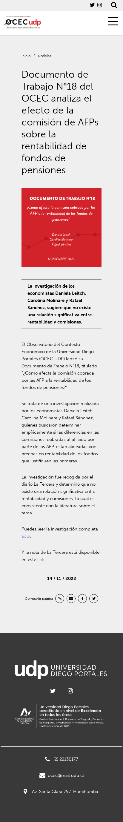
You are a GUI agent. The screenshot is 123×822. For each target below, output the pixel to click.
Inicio (25, 56)
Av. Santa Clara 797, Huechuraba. (65, 791)
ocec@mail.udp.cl (66, 775)
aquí (25, 536)
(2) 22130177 (65, 759)
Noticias (44, 56)
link (40, 559)
